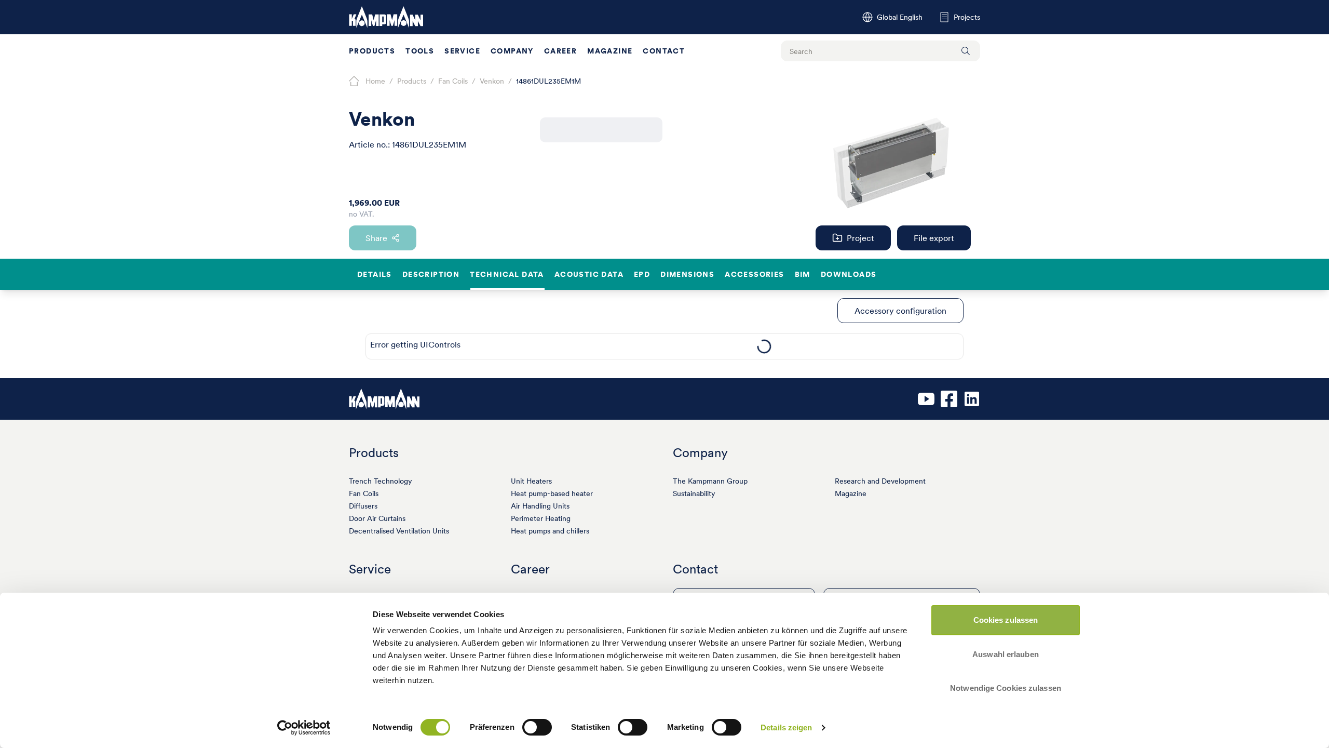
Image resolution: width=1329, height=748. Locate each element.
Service (462, 51)
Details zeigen (786, 727)
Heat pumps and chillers (550, 531)
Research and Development (880, 481)
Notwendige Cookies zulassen (1005, 688)
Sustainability (694, 493)
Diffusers (363, 506)
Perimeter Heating (541, 518)
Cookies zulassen (1005, 620)
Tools (419, 51)
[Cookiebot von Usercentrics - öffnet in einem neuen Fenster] (304, 728)
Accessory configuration (900, 310)
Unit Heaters (531, 481)
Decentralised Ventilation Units (399, 531)
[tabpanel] (764, 346)
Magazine (609, 51)
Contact (664, 51)
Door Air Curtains (377, 518)
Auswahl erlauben (1005, 654)
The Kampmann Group (710, 481)
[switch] (537, 727)
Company (512, 51)
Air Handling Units (540, 506)
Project (860, 238)
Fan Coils (363, 493)
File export (934, 238)
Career (560, 51)
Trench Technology (380, 481)
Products (372, 51)
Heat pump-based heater (552, 493)
